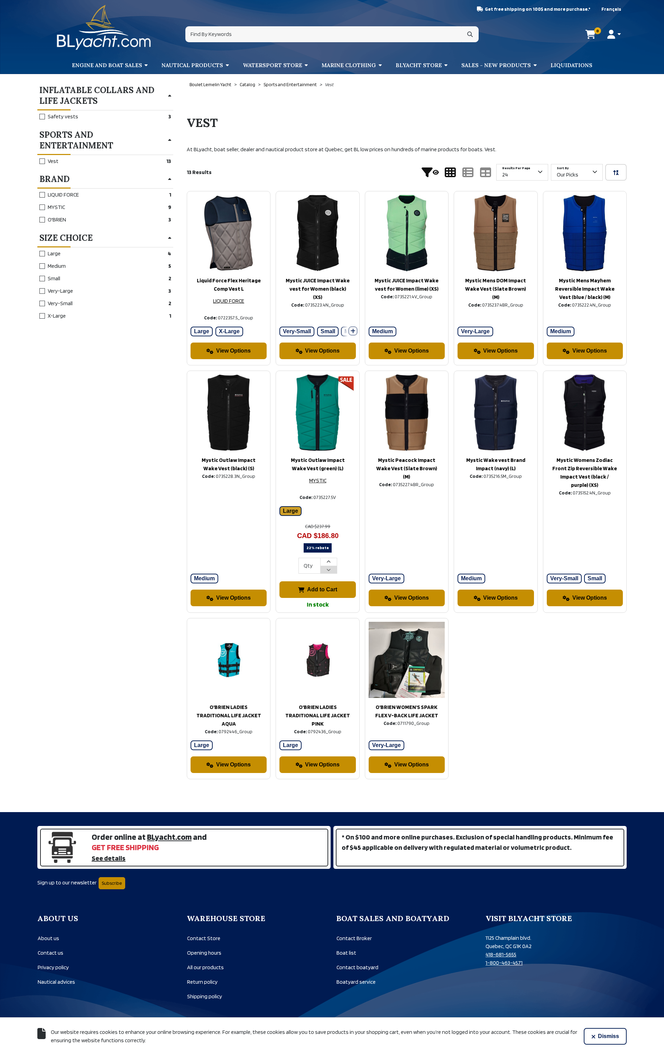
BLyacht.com (169, 837)
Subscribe (112, 883)
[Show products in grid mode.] (450, 172)
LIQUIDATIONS (571, 65)
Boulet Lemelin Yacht (210, 84)
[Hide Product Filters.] (430, 172)
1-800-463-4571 (504, 962)
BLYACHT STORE (419, 65)
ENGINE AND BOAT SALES (107, 65)
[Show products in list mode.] (468, 172)
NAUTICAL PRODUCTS (192, 65)
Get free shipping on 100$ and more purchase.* (537, 9)
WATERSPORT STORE (272, 65)
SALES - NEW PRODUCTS (496, 65)
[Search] (470, 34)
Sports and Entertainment (290, 84)
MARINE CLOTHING (349, 65)
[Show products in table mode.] (485, 172)
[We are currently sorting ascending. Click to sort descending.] (616, 172)
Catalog (247, 84)
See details (109, 858)
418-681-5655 (501, 954)
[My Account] (614, 34)
